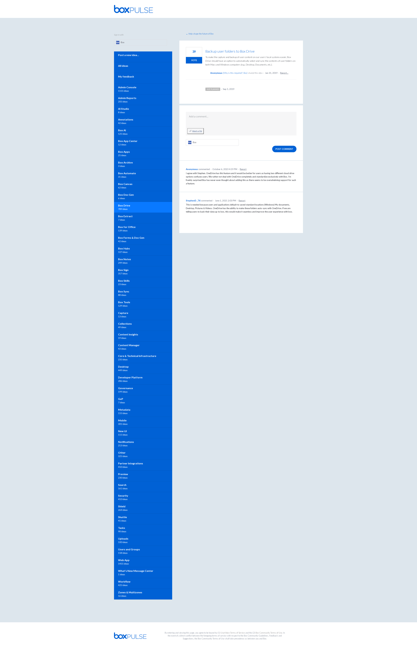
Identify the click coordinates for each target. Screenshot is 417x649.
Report (243, 169)
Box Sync (123, 291)
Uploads (123, 538)
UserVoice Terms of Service (233, 632)
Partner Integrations (130, 463)
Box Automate (127, 173)
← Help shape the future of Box (200, 33)
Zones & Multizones (130, 592)
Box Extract (125, 216)
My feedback (126, 76)
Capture (123, 312)
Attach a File (197, 131)
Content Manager (129, 345)
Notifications (126, 441)
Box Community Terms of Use (269, 632)
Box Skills (124, 280)
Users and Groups (129, 549)
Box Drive (124, 205)
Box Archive (125, 162)
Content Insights (128, 334)
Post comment (284, 149)
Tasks (121, 527)
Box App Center (127, 140)
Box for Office (127, 226)
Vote (194, 60)
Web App (123, 560)
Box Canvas (125, 183)
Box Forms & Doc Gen (131, 237)
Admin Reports (127, 97)
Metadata (124, 409)
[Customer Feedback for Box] (133, 9)
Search (122, 484)
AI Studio (123, 108)
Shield (121, 506)
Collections (125, 323)
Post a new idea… (128, 54)
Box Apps (124, 151)
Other (122, 452)
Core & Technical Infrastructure (137, 355)
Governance (125, 388)
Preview (123, 474)
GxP (120, 398)
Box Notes (124, 259)
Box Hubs (124, 248)
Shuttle (122, 517)
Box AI (122, 130)
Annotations (125, 119)
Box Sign (123, 269)
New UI (122, 431)
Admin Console (127, 87)
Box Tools (124, 302)
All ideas (123, 65)
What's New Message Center (135, 570)
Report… (284, 73)
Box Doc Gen (126, 194)
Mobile (122, 420)
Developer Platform (130, 377)
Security (123, 495)
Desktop (123, 366)
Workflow (124, 581)
